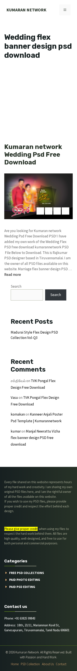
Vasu (14, 397)
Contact (61, 664)
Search (16, 286)
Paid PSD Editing (22, 587)
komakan (18, 414)
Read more (12, 274)
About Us (48, 664)
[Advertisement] (38, 102)
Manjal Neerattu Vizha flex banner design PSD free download (35, 438)
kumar (16, 431)
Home (15, 664)
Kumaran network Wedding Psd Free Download (33, 154)
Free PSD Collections (26, 573)
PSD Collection (30, 664)
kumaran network (26, 9)
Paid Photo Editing (24, 580)
